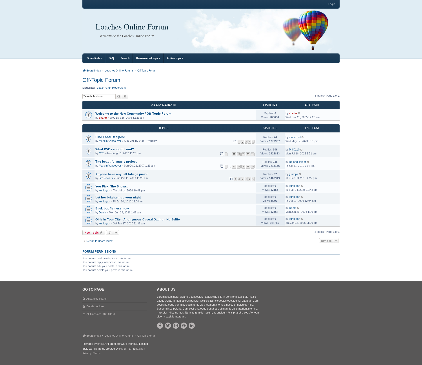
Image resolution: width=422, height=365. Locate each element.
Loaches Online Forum (132, 26)
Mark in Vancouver (110, 141)
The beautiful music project (116, 161)
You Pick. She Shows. (111, 186)
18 (239, 154)
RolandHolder (297, 161)
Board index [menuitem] (94, 58)
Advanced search (96, 298)
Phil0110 (294, 149)
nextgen (140, 348)
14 (243, 166)
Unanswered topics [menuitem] (148, 58)
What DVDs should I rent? (114, 149)
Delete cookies (95, 306)
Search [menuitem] (124, 58)
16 (252, 166)
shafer (103, 117)
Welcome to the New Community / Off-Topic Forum (133, 113)
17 (234, 154)
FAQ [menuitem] (111, 58)
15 (248, 166)
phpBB (101, 343)
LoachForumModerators (111, 87)
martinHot (295, 137)
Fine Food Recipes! (110, 137)
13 (239, 166)
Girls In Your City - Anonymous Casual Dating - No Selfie (137, 219)
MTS (101, 153)
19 (243, 154)
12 (234, 166)
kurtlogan (104, 190)
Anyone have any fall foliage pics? (121, 174)
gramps (293, 174)
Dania (102, 212)
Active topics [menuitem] (175, 58)
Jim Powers (106, 178)
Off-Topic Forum (101, 80)
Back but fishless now (112, 208)
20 (248, 154)
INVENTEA (125, 348)
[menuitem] (86, 353)
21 (252, 154)
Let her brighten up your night (118, 197)
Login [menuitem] (331, 4)
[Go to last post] (299, 113)
